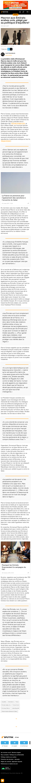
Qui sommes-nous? (6, 752)
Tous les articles (8, 55)
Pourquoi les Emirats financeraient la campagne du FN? (14, 567)
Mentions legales (16, 752)
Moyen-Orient (5, 141)
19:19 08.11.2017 (5, 26)
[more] (28, 203)
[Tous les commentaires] (2, 780)
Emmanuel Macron (6, 708)
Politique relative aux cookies (8, 757)
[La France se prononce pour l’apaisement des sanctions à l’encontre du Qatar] (15, 183)
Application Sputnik (17, 761)
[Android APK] (5, 768)
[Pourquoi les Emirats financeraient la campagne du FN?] (15, 552)
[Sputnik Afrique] (5, 12)
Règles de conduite (6, 761)
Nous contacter (5, 754)
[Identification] (20, 12)
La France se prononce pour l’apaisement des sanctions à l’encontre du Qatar (14, 198)
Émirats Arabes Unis (6, 705)
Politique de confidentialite (17, 754)
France (17, 701)
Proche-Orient (16, 705)
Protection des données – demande (10, 759)
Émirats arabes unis (18, 123)
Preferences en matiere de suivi (9, 764)
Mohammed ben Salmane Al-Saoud (9, 711)
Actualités (4, 701)
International (11, 701)
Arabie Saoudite (15, 708)
